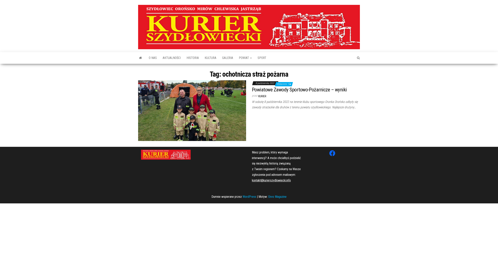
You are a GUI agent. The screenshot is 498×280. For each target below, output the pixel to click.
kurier (262, 96)
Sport (262, 58)
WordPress (249, 197)
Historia (193, 58)
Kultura (210, 58)
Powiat (244, 58)
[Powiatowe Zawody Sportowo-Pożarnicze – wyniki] (192, 110)
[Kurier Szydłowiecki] (140, 58)
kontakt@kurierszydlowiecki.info (271, 180)
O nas (153, 58)
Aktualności (172, 58)
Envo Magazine (277, 197)
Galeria (227, 58)
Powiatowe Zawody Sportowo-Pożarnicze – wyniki (299, 90)
